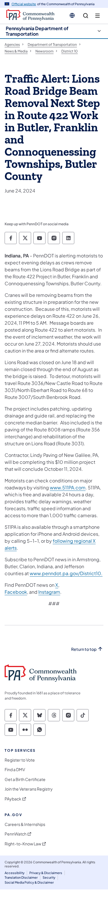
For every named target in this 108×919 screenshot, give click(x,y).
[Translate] (72, 15)
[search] (86, 15)
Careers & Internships (25, 824)
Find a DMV (15, 769)
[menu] (97, 15)
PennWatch (15, 833)
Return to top (83, 649)
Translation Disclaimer (21, 877)
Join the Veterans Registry (29, 789)
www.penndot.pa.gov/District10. (66, 573)
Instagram (49, 592)
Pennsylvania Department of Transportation (37, 31)
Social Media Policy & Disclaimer (29, 882)
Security (49, 877)
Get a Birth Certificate (25, 779)
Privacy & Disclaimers (45, 873)
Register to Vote (20, 760)
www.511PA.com (68, 487)
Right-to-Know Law (23, 843)
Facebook (16, 592)
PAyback (13, 798)
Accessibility (14, 873)
